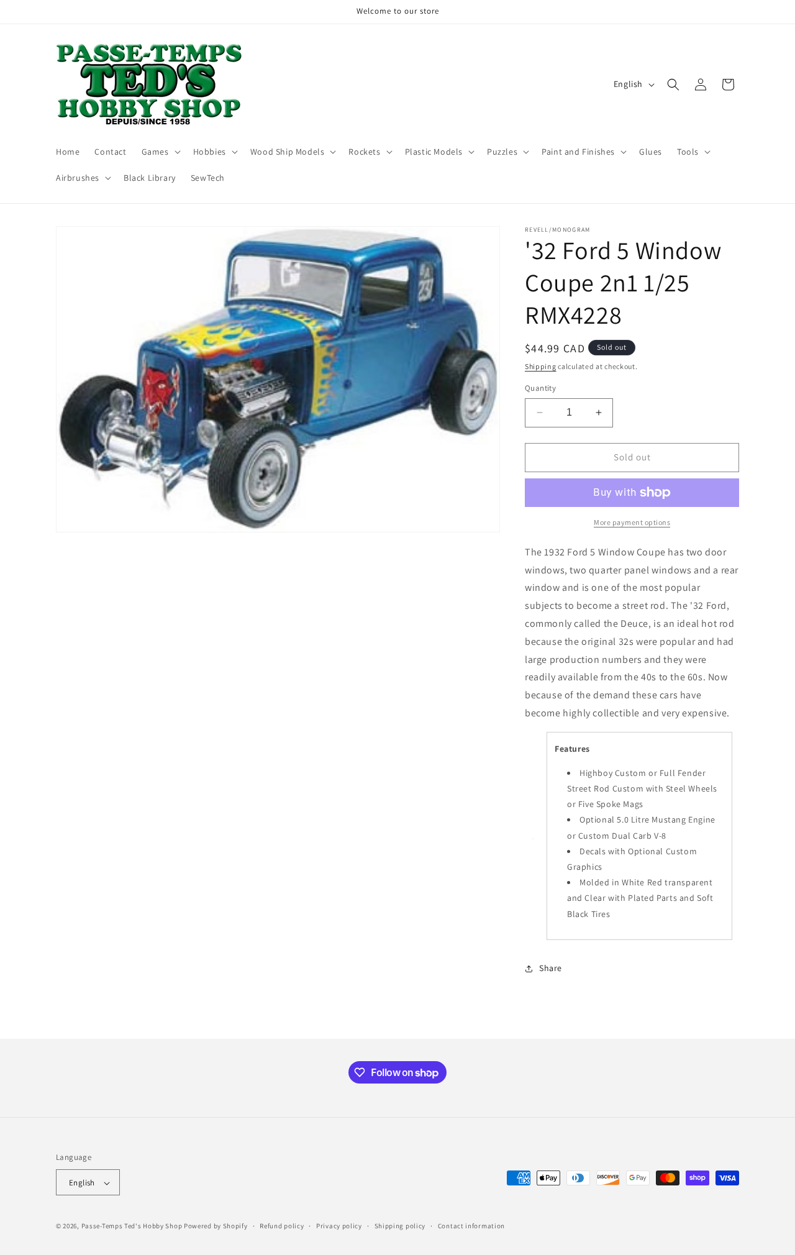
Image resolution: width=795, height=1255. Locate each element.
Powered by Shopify (216, 1226)
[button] (160, 152)
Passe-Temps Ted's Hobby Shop (132, 1226)
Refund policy (282, 1225)
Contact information (471, 1225)
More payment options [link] (632, 522)
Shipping (540, 366)
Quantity (540, 388)
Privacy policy (339, 1225)
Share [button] (550, 968)
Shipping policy (400, 1225)
